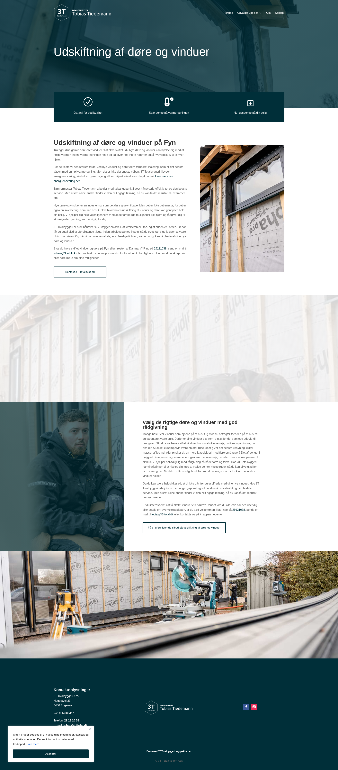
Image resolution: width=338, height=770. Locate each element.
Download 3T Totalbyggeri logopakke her (169, 751)
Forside (228, 12)
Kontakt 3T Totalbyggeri (80, 271)
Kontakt (279, 12)
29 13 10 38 (71, 720)
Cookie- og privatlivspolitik (169, 756)
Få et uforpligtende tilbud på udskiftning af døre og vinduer (184, 527)
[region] (51, 744)
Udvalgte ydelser (247, 12)
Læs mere (33, 744)
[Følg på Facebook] (246, 707)
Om (268, 12)
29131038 (160, 248)
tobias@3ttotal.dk (65, 253)
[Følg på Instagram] (254, 707)
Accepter (50, 753)
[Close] (89, 729)
